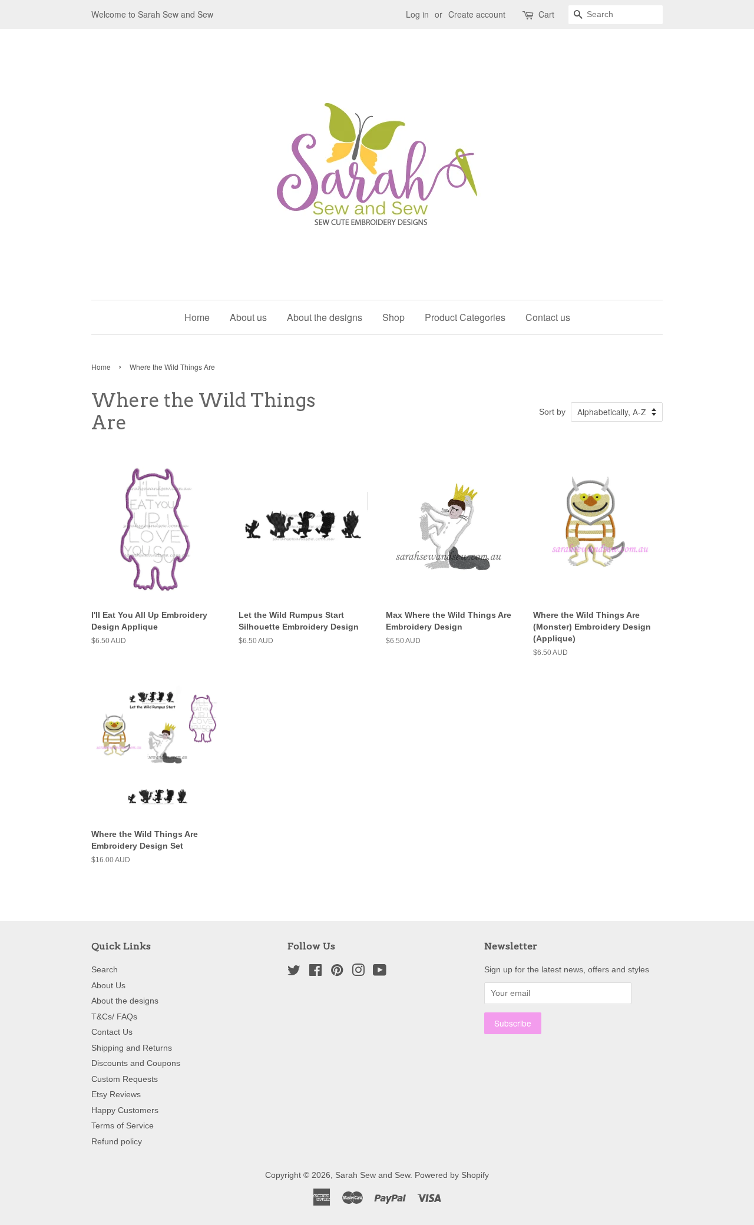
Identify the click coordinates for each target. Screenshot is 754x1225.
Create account (476, 14)
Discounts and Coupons (135, 1063)
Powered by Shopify (452, 1175)
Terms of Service (122, 1125)
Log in (417, 14)
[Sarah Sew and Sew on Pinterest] (336, 972)
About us (248, 317)
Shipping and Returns (131, 1048)
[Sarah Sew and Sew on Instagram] (358, 972)
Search (104, 969)
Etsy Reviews (116, 1094)
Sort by (552, 411)
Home (197, 317)
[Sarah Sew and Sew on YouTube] (379, 972)
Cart (546, 14)
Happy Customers (124, 1110)
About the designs (324, 317)
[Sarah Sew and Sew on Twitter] (293, 972)
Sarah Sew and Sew (372, 1175)
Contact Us (112, 1032)
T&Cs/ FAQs (114, 1016)
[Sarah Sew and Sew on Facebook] (315, 972)
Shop (393, 317)
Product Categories (465, 317)
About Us (108, 985)
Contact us (547, 317)
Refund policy (116, 1141)
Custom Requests (124, 1079)
